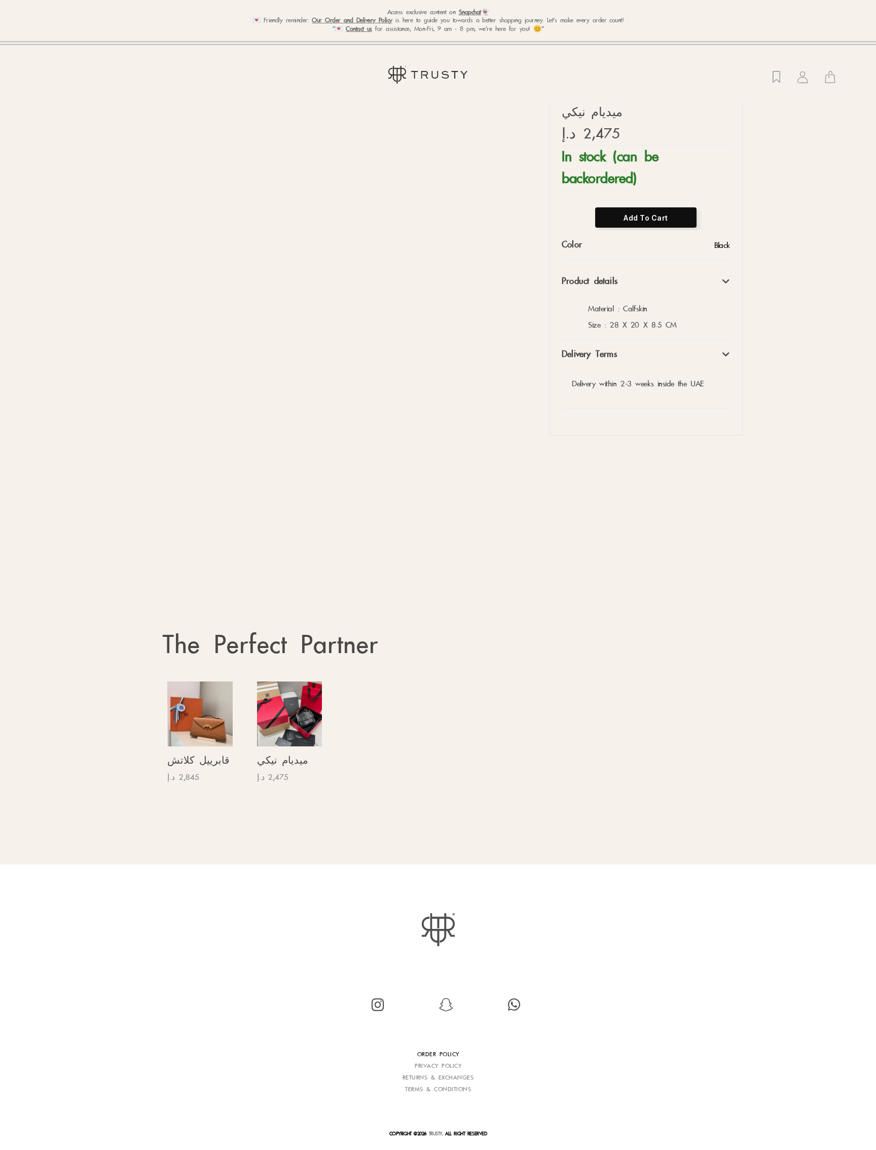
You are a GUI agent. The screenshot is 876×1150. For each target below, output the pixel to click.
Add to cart (646, 217)
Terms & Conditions (438, 1089)
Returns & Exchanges (438, 1077)
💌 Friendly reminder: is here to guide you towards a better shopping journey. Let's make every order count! (438, 20)
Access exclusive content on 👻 (438, 12)
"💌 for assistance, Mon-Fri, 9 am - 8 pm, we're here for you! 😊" (438, 29)
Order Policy (438, 1054)
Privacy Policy (438, 1065)
